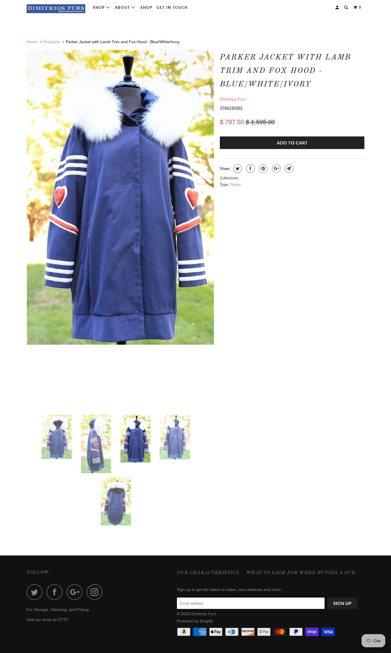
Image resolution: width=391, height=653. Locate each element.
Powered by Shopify (195, 621)
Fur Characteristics (208, 573)
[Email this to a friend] (288, 168)
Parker (235, 184)
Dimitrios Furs (233, 99)
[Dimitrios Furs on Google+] (76, 592)
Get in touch (172, 7)
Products (52, 41)
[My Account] (337, 7)
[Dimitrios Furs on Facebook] (56, 592)
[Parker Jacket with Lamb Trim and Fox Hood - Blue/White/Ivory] (120, 197)
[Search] (346, 7)
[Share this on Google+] (275, 168)
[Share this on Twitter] (237, 168)
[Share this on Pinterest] (263, 168)
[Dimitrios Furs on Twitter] (36, 592)
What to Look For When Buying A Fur (301, 573)
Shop (99, 7)
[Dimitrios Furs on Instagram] (96, 592)
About (123, 7)
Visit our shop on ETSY (47, 619)
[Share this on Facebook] (250, 168)
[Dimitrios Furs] (56, 8)
